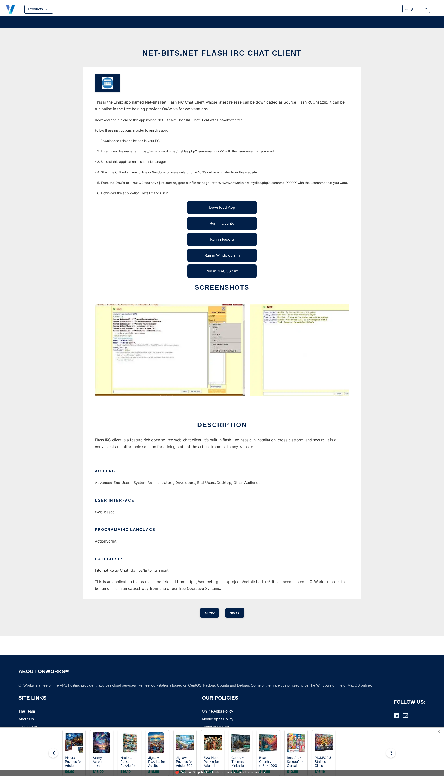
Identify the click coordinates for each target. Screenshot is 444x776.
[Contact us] (405, 715)
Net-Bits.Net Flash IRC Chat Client (222, 53)
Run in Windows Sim (222, 255)
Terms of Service (215, 727)
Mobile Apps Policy (217, 719)
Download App (222, 207)
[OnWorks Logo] (10, 9)
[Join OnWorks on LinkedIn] (396, 715)
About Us (26, 719)
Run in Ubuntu (222, 223)
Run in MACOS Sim (222, 271)
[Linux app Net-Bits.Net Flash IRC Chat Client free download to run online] (107, 83)
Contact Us (27, 727)
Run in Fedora (222, 239)
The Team (26, 711)
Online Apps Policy (217, 711)
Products (35, 9)
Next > (235, 613)
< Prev (209, 613)
